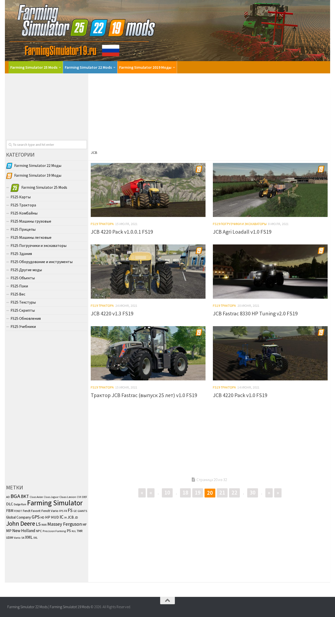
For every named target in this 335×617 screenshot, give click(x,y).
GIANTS (82, 511)
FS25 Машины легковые (31, 237)
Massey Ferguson (64, 524)
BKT (25, 496)
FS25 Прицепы (23, 229)
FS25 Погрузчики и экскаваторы (38, 245)
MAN (44, 524)
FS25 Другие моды (26, 269)
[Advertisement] (209, 110)
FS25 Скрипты (23, 310)
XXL (35, 537)
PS (69, 530)
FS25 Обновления (26, 318)
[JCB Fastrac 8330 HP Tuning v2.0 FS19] (270, 271)
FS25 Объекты (23, 277)
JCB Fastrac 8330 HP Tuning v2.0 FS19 (255, 313)
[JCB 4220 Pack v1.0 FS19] (270, 353)
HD (42, 517)
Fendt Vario (49, 511)
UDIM (9, 538)
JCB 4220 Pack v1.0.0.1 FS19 (122, 231)
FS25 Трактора (23, 204)
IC (62, 517)
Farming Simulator (55, 502)
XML (29, 537)
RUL (74, 531)
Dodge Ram (20, 504)
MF (85, 524)
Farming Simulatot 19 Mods (70, 606)
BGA (15, 496)
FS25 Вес (18, 294)
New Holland (23, 530)
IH (65, 517)
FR (65, 511)
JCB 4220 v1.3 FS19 (112, 313)
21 (222, 492)
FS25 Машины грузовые (31, 221)
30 (253, 492)
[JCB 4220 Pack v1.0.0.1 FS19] (148, 190)
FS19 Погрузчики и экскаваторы (240, 224)
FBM (9, 510)
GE (75, 511)
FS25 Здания (21, 253)
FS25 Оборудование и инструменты (42, 261)
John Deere (20, 523)
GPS (36, 517)
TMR (80, 531)
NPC (39, 531)
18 (185, 492)
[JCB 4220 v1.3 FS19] (148, 271)
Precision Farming (54, 531)
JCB (70, 517)
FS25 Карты (21, 196)
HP (47, 517)
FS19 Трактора (102, 224)
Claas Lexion (67, 497)
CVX (79, 497)
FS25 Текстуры (23, 302)
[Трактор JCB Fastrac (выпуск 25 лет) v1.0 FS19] (148, 353)
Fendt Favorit (31, 511)
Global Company (18, 517)
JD (76, 517)
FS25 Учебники (23, 326)
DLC (9, 504)
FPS (61, 511)
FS (70, 510)
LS (38, 524)
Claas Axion (36, 497)
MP (9, 530)
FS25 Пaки (19, 285)
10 (167, 492)
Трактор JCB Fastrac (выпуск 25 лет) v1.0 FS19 (144, 395)
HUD (55, 517)
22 (234, 492)
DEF (84, 497)
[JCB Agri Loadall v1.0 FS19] (270, 190)
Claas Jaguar (51, 497)
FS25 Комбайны (24, 213)
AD (8, 497)
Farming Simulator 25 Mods (33, 67)
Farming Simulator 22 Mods (88, 67)
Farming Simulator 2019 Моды (145, 67)
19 (198, 492)
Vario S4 (19, 537)
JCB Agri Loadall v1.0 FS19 (242, 231)
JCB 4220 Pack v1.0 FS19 (240, 395)
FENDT (18, 511)
